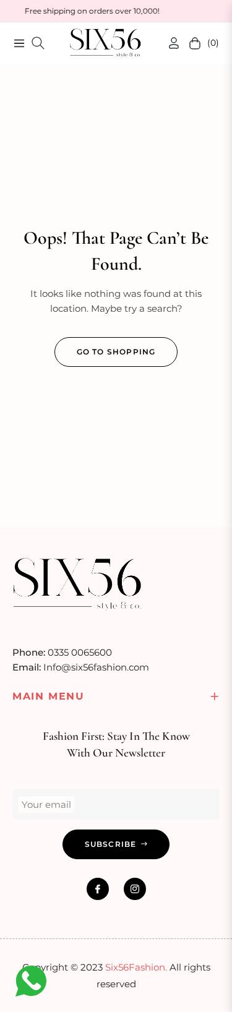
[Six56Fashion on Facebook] (98, 889)
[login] (168, 43)
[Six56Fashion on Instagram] (135, 889)
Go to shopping (116, 351)
